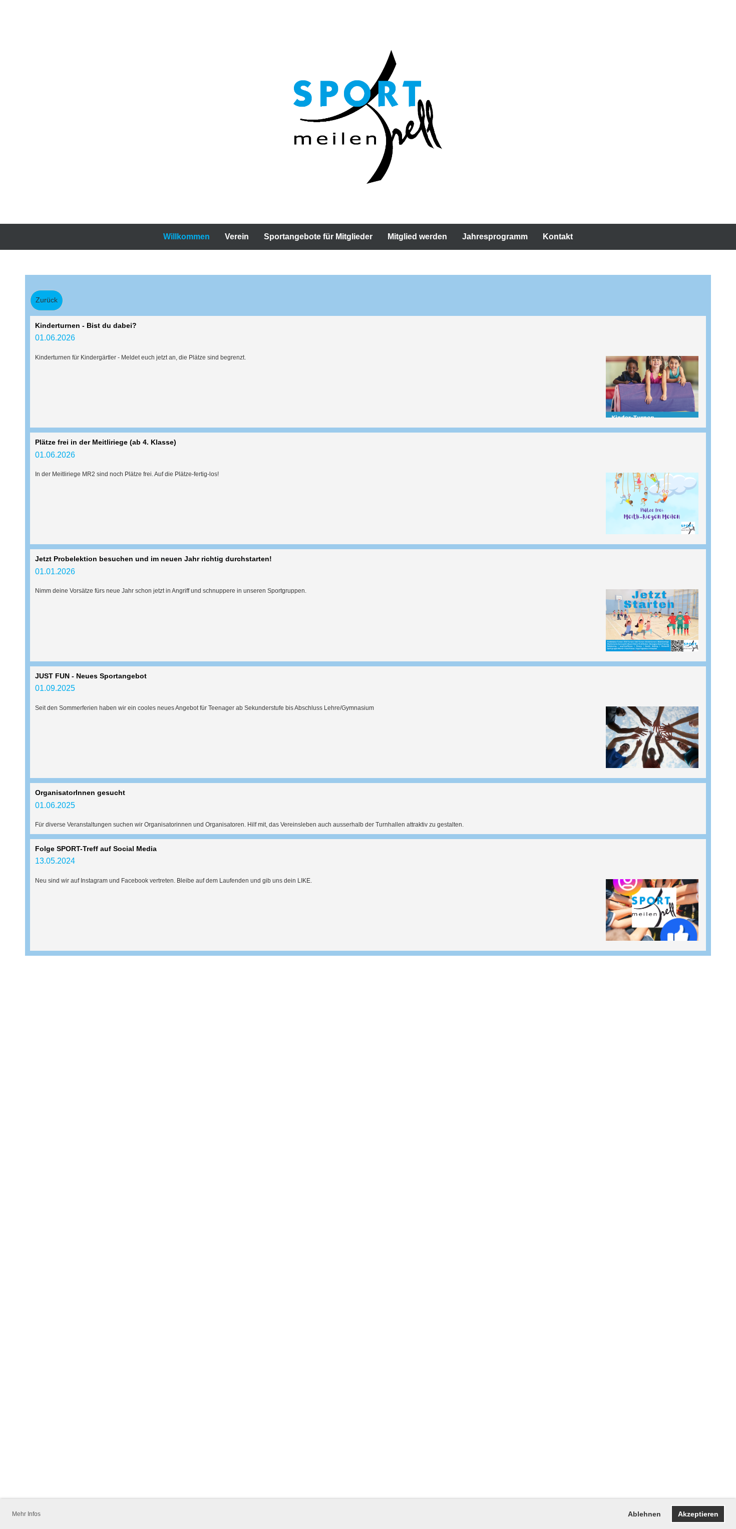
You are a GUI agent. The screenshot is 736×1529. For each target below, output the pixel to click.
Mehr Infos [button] (26, 1513)
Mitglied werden (417, 236)
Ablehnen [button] (644, 1514)
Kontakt (558, 236)
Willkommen (186, 236)
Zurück (47, 300)
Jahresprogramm (495, 236)
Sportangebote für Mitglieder (318, 236)
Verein (237, 236)
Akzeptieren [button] (698, 1514)
